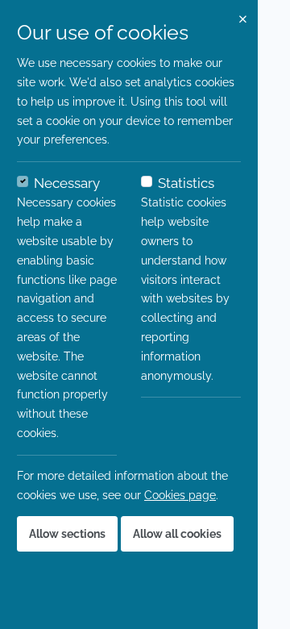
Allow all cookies (177, 533)
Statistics (186, 183)
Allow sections (67, 533)
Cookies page (180, 495)
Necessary (67, 183)
